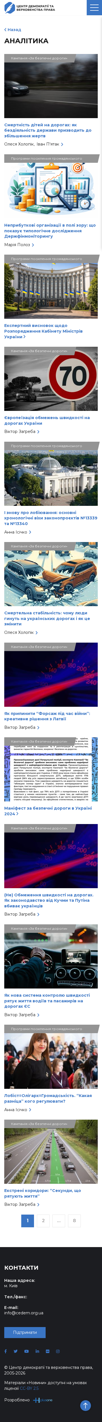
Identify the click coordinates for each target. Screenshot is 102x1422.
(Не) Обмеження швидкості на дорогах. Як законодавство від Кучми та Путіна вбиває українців (49, 900)
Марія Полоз (17, 244)
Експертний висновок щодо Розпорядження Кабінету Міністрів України (43, 331)
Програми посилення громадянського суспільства (46, 159)
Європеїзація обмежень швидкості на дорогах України (47, 420)
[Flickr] (47, 1351)
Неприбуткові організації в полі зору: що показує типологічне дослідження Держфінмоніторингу (50, 231)
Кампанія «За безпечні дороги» (39, 58)
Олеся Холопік (19, 144)
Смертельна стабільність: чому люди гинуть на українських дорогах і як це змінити (47, 618)
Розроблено (17, 1400)
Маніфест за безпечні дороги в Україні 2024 (48, 811)
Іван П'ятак (48, 144)
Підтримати (25, 1332)
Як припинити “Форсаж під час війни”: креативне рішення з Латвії (47, 716)
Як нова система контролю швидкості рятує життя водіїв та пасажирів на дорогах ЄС (47, 1001)
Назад (14, 29)
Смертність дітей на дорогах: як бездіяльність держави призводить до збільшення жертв (48, 130)
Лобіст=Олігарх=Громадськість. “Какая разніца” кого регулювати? (48, 1098)
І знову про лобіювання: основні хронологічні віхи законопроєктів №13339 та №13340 (50, 518)
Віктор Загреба (19, 431)
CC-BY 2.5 (29, 1388)
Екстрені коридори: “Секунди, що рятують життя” (42, 1193)
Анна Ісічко (15, 532)
